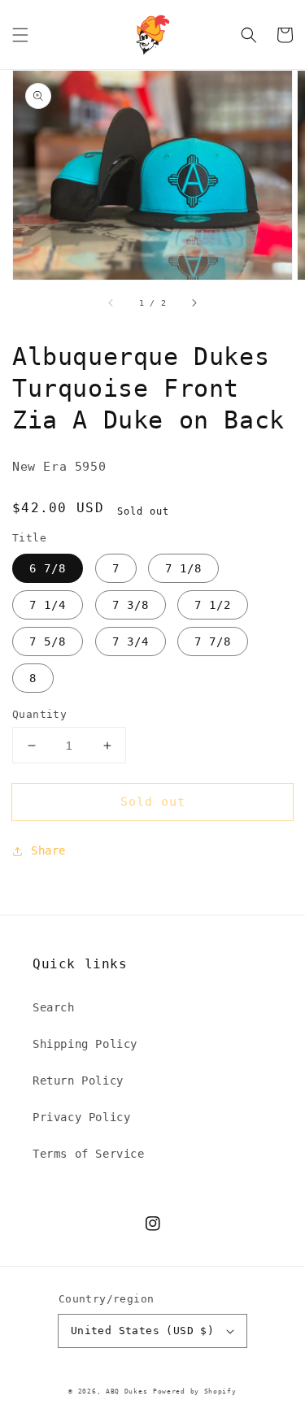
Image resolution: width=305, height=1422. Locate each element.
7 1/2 (212, 604)
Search (54, 1007)
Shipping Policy (85, 1043)
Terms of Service (89, 1153)
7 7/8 (212, 641)
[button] (20, 35)
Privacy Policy (81, 1117)
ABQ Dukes (126, 1391)
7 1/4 (47, 604)
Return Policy (78, 1080)
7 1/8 (183, 568)
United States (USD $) (142, 1330)
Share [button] (48, 850)
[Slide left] (111, 302)
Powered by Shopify (195, 1391)
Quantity (39, 714)
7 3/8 (130, 604)
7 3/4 (130, 641)
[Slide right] (193, 302)
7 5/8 (47, 641)
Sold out (152, 801)
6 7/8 (47, 568)
